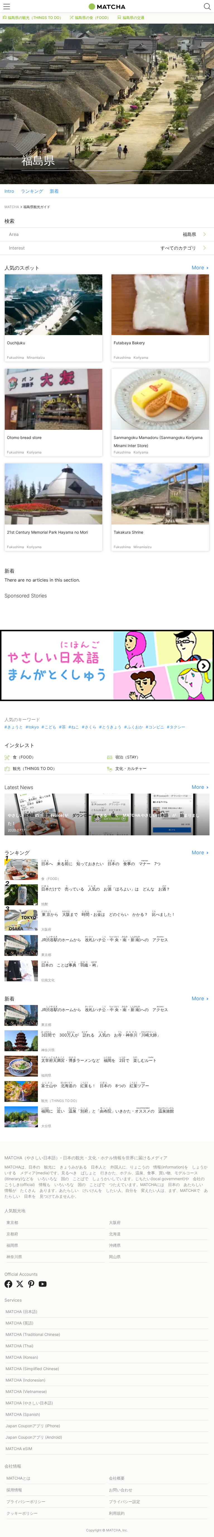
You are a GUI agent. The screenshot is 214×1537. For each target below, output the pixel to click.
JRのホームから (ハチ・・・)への (104, 939)
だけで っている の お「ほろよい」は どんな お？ (105, 888)
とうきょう (111, 727)
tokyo (33, 727)
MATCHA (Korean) (22, 1357)
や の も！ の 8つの (95, 1085)
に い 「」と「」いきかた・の (107, 1110)
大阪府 (115, 1222)
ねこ (75, 727)
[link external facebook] (9, 1286)
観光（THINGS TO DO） (35, 768)
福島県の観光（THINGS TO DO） (35, 17)
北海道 (115, 1233)
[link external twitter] (21, 1286)
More (198, 267)
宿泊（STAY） (127, 757)
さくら (90, 727)
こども (50, 727)
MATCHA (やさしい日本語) (29, 1403)
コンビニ (156, 727)
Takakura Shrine (128, 532)
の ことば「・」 (70, 964)
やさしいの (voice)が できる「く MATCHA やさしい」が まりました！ (104, 818)
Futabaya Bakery (129, 342)
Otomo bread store (24, 437)
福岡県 (12, 1245)
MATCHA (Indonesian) (25, 1380)
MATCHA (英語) (19, 1323)
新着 (54, 191)
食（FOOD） (24, 757)
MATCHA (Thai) (19, 1345)
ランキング (32, 191)
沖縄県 (115, 1245)
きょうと (15, 727)
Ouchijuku (16, 342)
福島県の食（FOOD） (93, 17)
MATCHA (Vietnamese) (26, 1391)
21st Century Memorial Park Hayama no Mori (47, 532)
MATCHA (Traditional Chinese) (33, 1334)
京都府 (12, 1233)
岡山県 (115, 1256)
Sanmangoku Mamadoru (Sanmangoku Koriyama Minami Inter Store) (158, 441)
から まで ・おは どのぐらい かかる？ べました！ (108, 913)
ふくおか (135, 727)
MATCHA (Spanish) (23, 1414)
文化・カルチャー (131, 768)
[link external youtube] (44, 1286)
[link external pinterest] (32, 1286)
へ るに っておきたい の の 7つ (100, 863)
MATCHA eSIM (19, 1448)
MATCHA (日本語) (21, 1311)
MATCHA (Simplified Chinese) (32, 1368)
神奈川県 (14, 1256)
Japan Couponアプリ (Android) (34, 1437)
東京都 (12, 1222)
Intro (9, 191)
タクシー (177, 727)
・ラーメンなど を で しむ (99, 1059)
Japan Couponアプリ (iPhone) (33, 1425)
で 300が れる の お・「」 (101, 1034)
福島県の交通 (133, 17)
